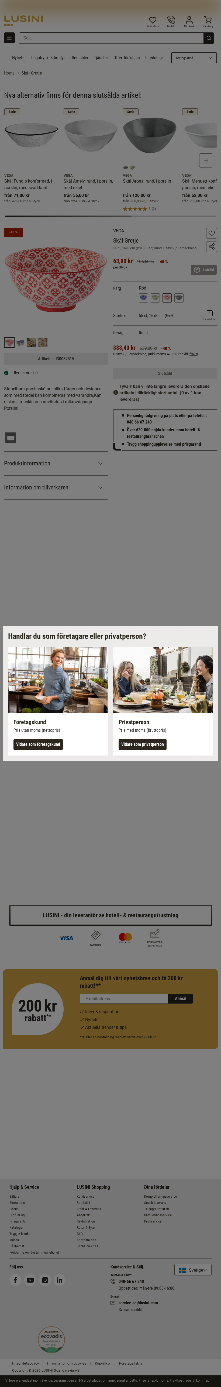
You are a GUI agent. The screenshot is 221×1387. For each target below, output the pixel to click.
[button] (58, 701)
